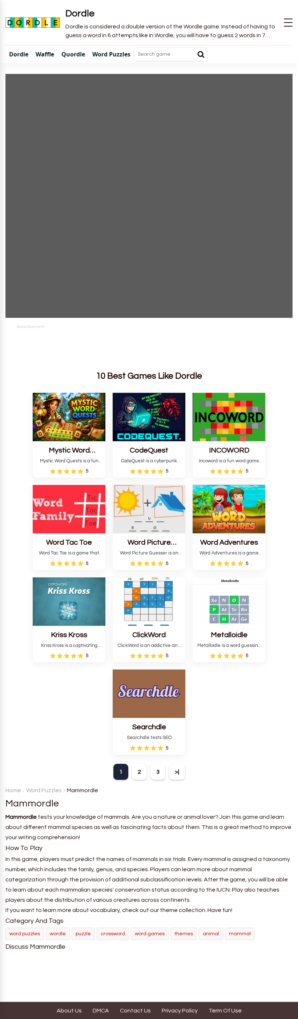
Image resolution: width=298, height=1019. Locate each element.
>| (177, 772)
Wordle (58, 933)
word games (150, 933)
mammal (240, 933)
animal (211, 933)
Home (13, 790)
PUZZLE (83, 933)
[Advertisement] (149, 346)
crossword (113, 933)
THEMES (183, 933)
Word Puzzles (44, 790)
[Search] (201, 54)
